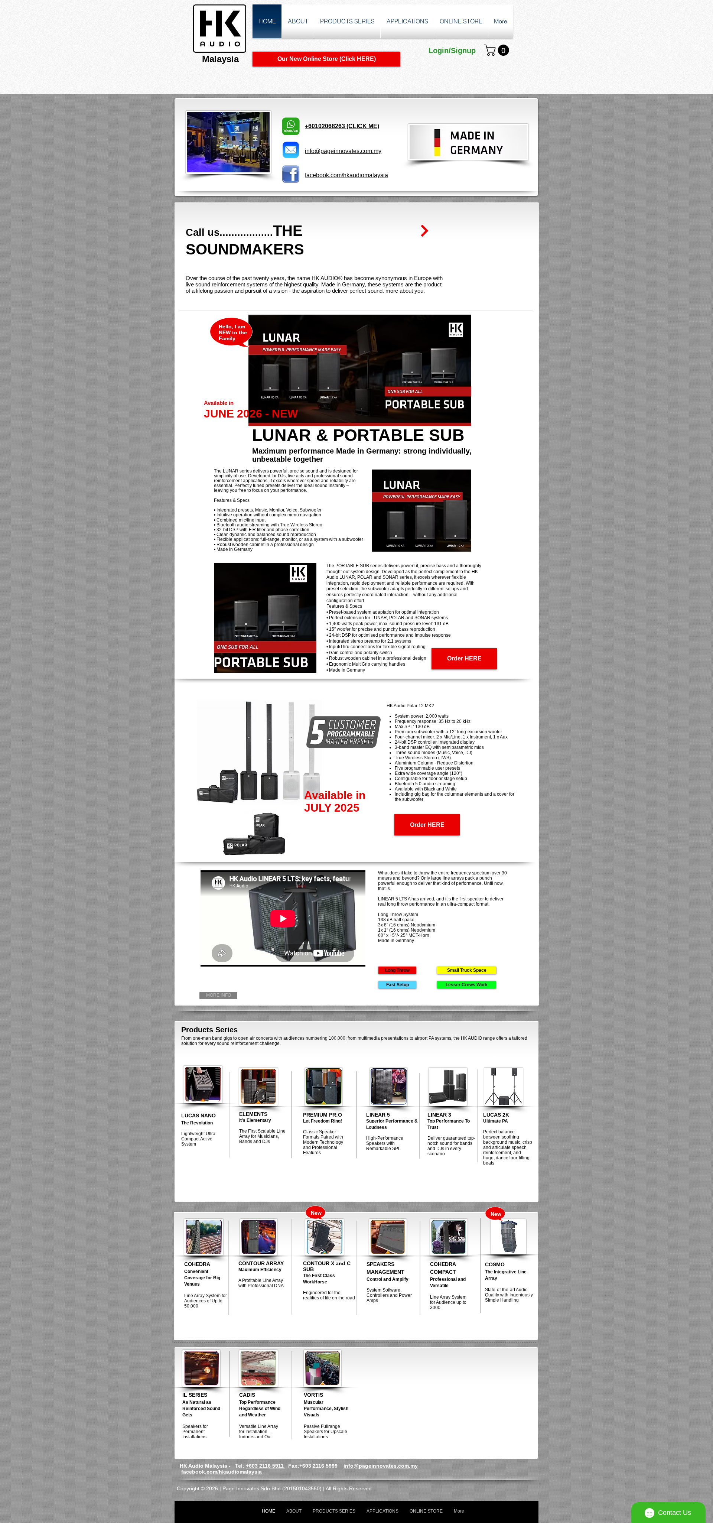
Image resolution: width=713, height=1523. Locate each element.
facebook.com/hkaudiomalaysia (222, 1472)
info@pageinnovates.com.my (381, 1466)
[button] (498, 50)
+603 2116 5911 (265, 1466)
